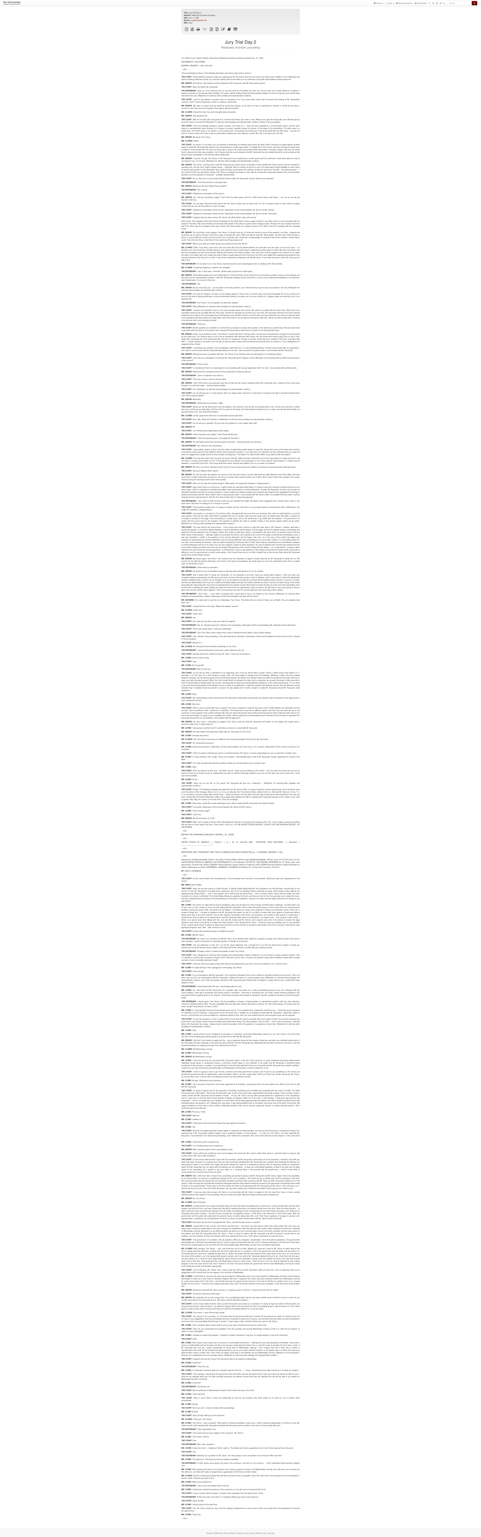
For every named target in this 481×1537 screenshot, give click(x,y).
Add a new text (269, 1533)
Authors (232, 1533)
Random (209, 1533)
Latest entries (249, 1533)
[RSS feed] (433, 3)
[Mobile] (429, 3)
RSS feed (218, 1533)
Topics (239, 1533)
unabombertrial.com (199, 20)
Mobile (258, 1533)
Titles (226, 1533)
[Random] (437, 3)
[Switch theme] (444, 3)
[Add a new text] (441, 3)
